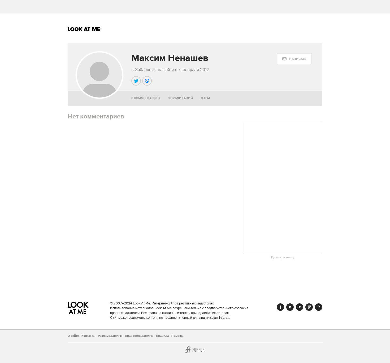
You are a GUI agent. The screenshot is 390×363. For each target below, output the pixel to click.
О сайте (73, 335)
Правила (162, 335)
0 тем (205, 98)
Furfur (195, 349)
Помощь (177, 335)
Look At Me (84, 29)
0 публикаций (180, 98)
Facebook (280, 307)
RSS (318, 307)
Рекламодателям (110, 335)
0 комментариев (145, 98)
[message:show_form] (294, 58)
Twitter (299, 307)
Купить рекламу (282, 257)
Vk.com (290, 307)
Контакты (88, 335)
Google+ (309, 307)
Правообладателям (139, 335)
